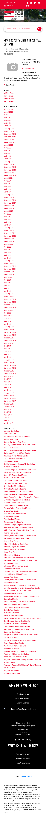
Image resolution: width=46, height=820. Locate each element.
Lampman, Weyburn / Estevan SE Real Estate (20, 572)
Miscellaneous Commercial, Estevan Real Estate (22, 588)
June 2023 (8, 217)
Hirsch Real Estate (10, 552)
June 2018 (8, 382)
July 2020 (7, 313)
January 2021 (9, 297)
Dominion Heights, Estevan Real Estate (18, 494)
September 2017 (10, 407)
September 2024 (10, 175)
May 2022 (7, 252)
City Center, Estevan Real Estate (15, 481)
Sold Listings (9, 101)
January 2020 (9, 330)
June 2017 (8, 415)
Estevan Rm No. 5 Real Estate (15, 514)
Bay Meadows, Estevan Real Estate (17, 437)
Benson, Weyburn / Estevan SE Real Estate (20, 445)
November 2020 (10, 302)
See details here (28, 69)
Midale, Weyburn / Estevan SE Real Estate (19, 585)
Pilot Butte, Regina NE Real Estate (16, 605)
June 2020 (8, 316)
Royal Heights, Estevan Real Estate (17, 621)
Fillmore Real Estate (11, 516)
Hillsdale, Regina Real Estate (14, 547)
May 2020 (7, 319)
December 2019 (10, 332)
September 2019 (10, 341)
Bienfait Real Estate (11, 448)
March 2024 (8, 192)
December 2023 (10, 200)
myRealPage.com (27, 776)
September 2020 (10, 308)
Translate (9, 6)
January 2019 (9, 363)
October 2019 (9, 338)
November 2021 (10, 269)
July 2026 (7, 115)
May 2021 (7, 285)
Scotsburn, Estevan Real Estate (15, 624)
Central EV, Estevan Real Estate (15, 475)
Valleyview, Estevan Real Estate (15, 646)
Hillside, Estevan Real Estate (14, 549)
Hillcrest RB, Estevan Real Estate (16, 544)
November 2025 (10, 137)
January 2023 (9, 230)
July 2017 (7, 412)
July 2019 (7, 346)
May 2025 (7, 153)
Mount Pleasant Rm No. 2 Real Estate (18, 591)
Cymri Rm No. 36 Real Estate (14, 486)
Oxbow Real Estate (11, 599)
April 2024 (7, 189)
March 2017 (8, 423)
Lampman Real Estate (12, 569)
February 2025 (9, 162)
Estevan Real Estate (11, 511)
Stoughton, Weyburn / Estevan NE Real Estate (21, 635)
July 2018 (7, 379)
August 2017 (8, 409)
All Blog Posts (9, 93)
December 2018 (10, 365)
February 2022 (9, 261)
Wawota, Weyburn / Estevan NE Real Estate (20, 651)
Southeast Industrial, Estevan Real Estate (19, 629)
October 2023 (9, 206)
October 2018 (9, 371)
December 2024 (10, 167)
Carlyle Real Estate (11, 461)
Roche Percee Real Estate (13, 616)
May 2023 (7, 219)
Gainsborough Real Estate (13, 522)
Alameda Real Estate (11, 431)
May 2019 (7, 352)
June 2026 (8, 118)
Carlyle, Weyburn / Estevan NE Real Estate (19, 464)
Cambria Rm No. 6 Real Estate (15, 459)
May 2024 (7, 186)
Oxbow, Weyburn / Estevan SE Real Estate (19, 602)
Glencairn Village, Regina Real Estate (17, 525)
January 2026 (9, 131)
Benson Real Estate (11, 439)
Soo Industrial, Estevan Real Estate (17, 627)
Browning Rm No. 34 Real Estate (16, 456)
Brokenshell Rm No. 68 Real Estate (17, 453)
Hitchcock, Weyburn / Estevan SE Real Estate (20, 560)
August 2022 (8, 244)
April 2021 (7, 288)
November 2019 (10, 335)
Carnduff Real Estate (11, 467)
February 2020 (9, 327)
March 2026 (8, 126)
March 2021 (8, 291)
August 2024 (8, 178)
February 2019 (9, 360)
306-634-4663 (11, 3)
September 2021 (10, 274)
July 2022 (7, 247)
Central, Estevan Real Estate (19, 51)
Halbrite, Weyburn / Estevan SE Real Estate (20, 536)
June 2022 (8, 250)
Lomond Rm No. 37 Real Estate (15, 574)
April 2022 (7, 255)
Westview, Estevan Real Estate (15, 657)
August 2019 (8, 343)
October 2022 (9, 239)
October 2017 (9, 404)
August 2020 (8, 310)
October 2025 (9, 140)
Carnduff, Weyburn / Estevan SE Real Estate (20, 470)
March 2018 (8, 390)
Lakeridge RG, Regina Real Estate (16, 566)
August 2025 (8, 145)
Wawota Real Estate (11, 649)
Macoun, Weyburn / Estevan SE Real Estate (20, 580)
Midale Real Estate (11, 582)
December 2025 (10, 134)
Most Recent (8, 109)
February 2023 (9, 228)
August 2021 (8, 277)
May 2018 (7, 385)
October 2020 (9, 305)
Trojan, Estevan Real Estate (14, 643)
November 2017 (10, 401)
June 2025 (8, 151)
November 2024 (10, 170)
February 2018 (9, 393)
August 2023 (8, 211)
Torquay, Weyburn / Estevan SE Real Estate (20, 640)
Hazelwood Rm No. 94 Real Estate (16, 538)
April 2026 (7, 123)
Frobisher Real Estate (12, 519)
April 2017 (7, 420)
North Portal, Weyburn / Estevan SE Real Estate (21, 596)
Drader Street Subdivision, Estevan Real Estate (21, 497)
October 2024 (9, 173)
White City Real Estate (12, 673)
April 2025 (7, 156)
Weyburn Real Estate (11, 671)
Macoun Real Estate (11, 577)
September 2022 (10, 241)
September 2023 (10, 208)
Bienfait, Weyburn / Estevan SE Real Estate (20, 450)
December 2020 (10, 299)
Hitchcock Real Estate (12, 555)
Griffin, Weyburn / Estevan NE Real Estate (19, 530)
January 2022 (9, 264)
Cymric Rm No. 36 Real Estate (15, 489)
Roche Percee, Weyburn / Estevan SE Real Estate (22, 618)
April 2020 (7, 321)
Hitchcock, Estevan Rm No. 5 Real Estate (19, 558)
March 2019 (8, 357)
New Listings (9, 96)
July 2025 (7, 148)
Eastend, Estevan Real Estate (14, 503)
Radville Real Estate (11, 610)
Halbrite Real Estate (11, 533)
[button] (10, 3)
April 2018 (7, 387)
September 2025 (10, 142)
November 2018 (10, 368)
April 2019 (7, 354)
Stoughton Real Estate (12, 632)
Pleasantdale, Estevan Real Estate (16, 607)
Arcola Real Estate (10, 434)
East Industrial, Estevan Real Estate (17, 500)
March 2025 (8, 159)
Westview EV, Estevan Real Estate (16, 654)
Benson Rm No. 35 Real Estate (15, 442)
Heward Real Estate (11, 541)
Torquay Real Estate (11, 638)
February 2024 (9, 195)
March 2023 (8, 225)
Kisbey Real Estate (11, 563)
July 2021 (7, 280)
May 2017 (7, 418)
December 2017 (10, 398)
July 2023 (7, 214)
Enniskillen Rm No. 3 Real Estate (16, 505)
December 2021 (10, 266)
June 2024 (8, 184)
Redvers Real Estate (11, 613)
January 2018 (9, 396)
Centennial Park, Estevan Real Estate (17, 472)
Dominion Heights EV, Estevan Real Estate (19, 492)
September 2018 (10, 374)
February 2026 (9, 129)
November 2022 (10, 236)
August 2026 (8, 112)
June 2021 (8, 283)
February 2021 (9, 294)
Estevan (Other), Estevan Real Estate (17, 508)
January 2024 (9, 197)
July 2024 (7, 181)
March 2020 (8, 324)
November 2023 (10, 203)
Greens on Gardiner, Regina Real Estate (18, 527)
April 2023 (7, 222)
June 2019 (8, 349)
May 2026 (7, 120)
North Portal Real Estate (13, 593)
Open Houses (9, 99)
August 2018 (8, 376)
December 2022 (10, 233)
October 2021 (9, 272)
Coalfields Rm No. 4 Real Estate (15, 483)
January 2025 (9, 164)
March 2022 (8, 258)
